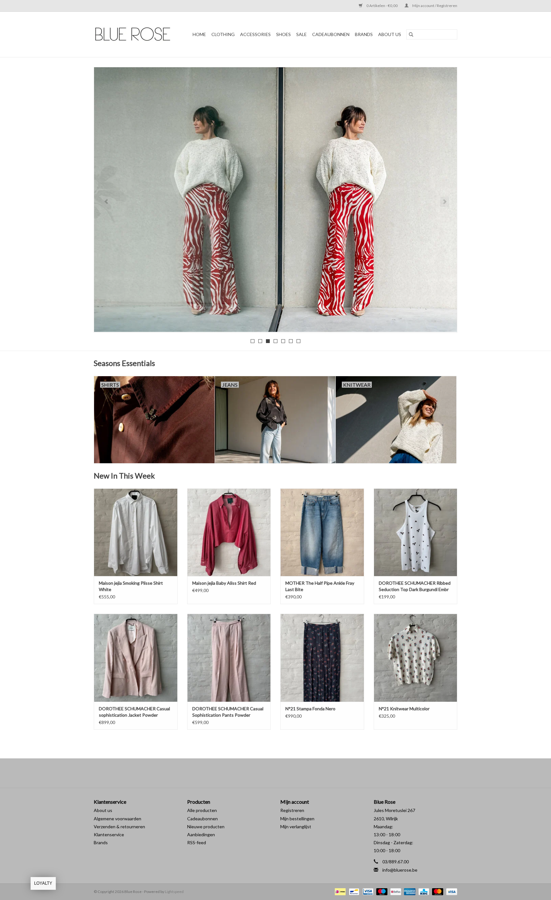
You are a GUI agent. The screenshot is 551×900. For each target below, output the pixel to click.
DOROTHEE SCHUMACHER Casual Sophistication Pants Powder (227, 712)
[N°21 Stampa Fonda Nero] (322, 657)
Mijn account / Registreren (434, 5)
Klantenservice (109, 834)
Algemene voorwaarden (117, 818)
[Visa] (450, 891)
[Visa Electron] (367, 891)
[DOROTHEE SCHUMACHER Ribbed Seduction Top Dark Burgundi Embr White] (416, 532)
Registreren (292, 810)
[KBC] (423, 891)
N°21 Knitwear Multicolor (404, 708)
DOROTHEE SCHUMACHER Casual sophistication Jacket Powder (134, 712)
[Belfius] (395, 891)
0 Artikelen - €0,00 (382, 5)
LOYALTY (43, 883)
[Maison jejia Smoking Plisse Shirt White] (136, 532)
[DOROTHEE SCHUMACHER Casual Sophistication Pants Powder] (229, 657)
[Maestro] (381, 891)
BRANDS (364, 34)
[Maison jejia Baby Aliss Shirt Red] (229, 532)
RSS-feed (196, 842)
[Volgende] (444, 202)
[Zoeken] (411, 34)
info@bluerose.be (399, 870)
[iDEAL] (339, 891)
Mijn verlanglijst (295, 826)
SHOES (283, 34)
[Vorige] (106, 202)
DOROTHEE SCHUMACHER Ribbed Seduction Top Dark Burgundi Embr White (415, 586)
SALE (301, 34)
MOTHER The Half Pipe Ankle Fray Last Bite (319, 586)
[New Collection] (275, 199)
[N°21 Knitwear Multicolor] (416, 657)
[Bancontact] (353, 891)
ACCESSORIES (255, 34)
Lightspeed (174, 891)
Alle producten (202, 810)
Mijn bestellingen (297, 818)
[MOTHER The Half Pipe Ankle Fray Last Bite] (322, 532)
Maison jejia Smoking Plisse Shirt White (131, 586)
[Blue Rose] (135, 34)
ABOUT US (389, 34)
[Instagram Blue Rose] (281, 773)
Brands (101, 842)
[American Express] (409, 891)
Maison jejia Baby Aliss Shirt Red (224, 583)
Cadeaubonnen (330, 34)
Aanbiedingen (201, 834)
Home (199, 34)
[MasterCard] (437, 891)
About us (103, 810)
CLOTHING (223, 34)
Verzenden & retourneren (119, 826)
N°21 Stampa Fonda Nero (310, 708)
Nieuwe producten (205, 826)
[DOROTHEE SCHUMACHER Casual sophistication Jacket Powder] (136, 657)
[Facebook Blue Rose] (270, 773)
